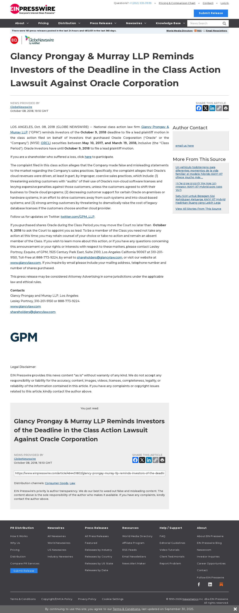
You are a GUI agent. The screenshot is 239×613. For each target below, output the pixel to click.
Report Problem (170, 563)
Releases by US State (99, 563)
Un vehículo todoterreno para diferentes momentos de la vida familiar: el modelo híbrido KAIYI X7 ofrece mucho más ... (199, 172)
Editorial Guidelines (172, 542)
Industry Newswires (60, 556)
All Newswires (57, 536)
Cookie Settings (112, 598)
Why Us (15, 542)
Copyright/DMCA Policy (56, 598)
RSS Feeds (129, 549)
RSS (199, 30)
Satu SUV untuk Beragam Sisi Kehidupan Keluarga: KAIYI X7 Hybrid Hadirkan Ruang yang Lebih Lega (200, 199)
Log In (225, 2)
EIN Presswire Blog (209, 542)
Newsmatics (190, 598)
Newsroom (204, 549)
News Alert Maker (134, 563)
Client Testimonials (172, 556)
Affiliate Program (133, 542)
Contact (208, 2)
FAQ (162, 536)
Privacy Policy (87, 598)
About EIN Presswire (210, 536)
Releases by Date (96, 570)
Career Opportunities (211, 563)
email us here (185, 145)
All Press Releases (97, 536)
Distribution (18, 556)
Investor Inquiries (208, 556)
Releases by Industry (98, 549)
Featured (91, 542)
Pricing (177, 2)
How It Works (19, 536)
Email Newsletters (216, 30)
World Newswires (59, 542)
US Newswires (57, 549)
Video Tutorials (169, 549)
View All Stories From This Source (198, 208)
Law (72, 483)
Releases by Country (98, 556)
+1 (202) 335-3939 (140, 2)
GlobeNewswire (21, 107)
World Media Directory (179, 30)
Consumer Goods (56, 483)
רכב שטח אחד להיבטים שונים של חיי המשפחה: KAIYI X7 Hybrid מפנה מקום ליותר (199, 187)
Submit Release (211, 13)
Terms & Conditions (23, 598)
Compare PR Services (24, 563)
